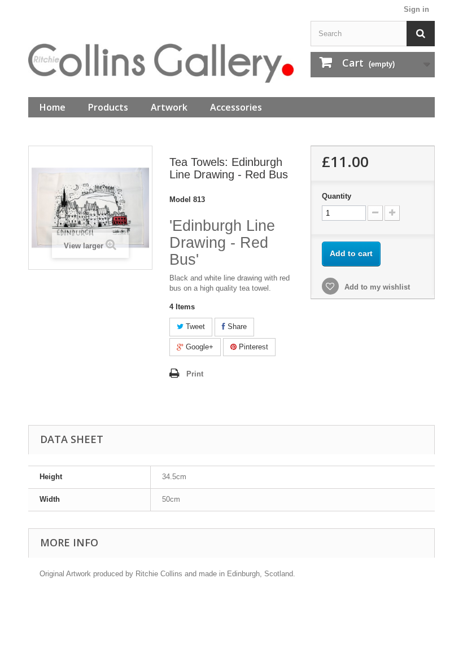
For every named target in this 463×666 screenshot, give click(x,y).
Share (236, 326)
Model (180, 199)
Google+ (198, 347)
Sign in (416, 9)
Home (52, 107)
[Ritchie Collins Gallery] (161, 63)
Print (194, 374)
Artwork (169, 107)
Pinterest (252, 347)
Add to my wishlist (376, 287)
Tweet (194, 326)
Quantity (336, 196)
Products (108, 107)
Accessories (236, 107)
